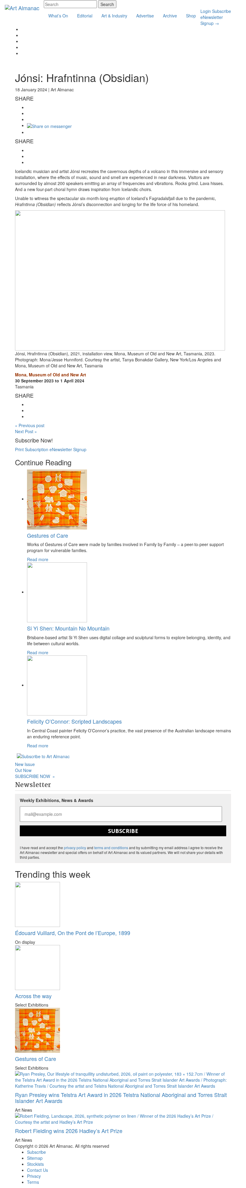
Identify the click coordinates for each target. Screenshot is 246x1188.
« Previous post (29, 425)
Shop (191, 16)
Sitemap (35, 1158)
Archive (170, 16)
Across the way (33, 996)
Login (205, 11)
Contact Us (37, 1170)
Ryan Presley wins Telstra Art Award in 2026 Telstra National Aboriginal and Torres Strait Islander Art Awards (121, 1097)
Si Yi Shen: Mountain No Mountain (68, 628)
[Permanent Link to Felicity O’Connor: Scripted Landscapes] (57, 685)
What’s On (58, 16)
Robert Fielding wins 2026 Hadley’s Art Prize (68, 1131)
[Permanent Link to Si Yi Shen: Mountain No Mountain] (57, 592)
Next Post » (26, 431)
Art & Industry (114, 16)
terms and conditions (111, 847)
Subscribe (221, 11)
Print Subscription (31, 449)
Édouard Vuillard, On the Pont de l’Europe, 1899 (72, 933)
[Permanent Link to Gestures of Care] (57, 499)
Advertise (145, 16)
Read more (37, 559)
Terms (33, 1182)
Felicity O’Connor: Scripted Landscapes (74, 721)
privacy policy (75, 847)
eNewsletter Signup (211, 20)
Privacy (34, 1176)
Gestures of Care (47, 535)
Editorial (84, 16)
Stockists (35, 1164)
